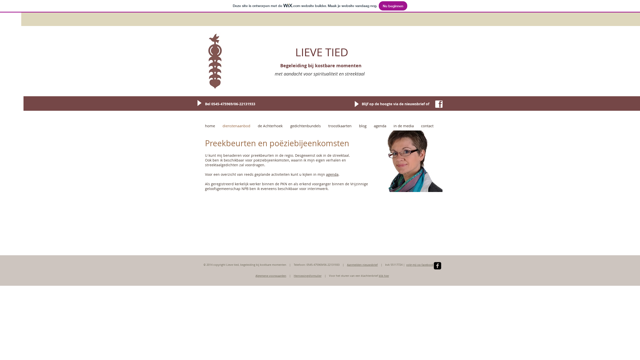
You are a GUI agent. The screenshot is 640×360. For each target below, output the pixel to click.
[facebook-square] (437, 266)
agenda (332, 174)
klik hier (384, 276)
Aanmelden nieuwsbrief (362, 264)
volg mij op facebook (420, 264)
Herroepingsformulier (308, 276)
